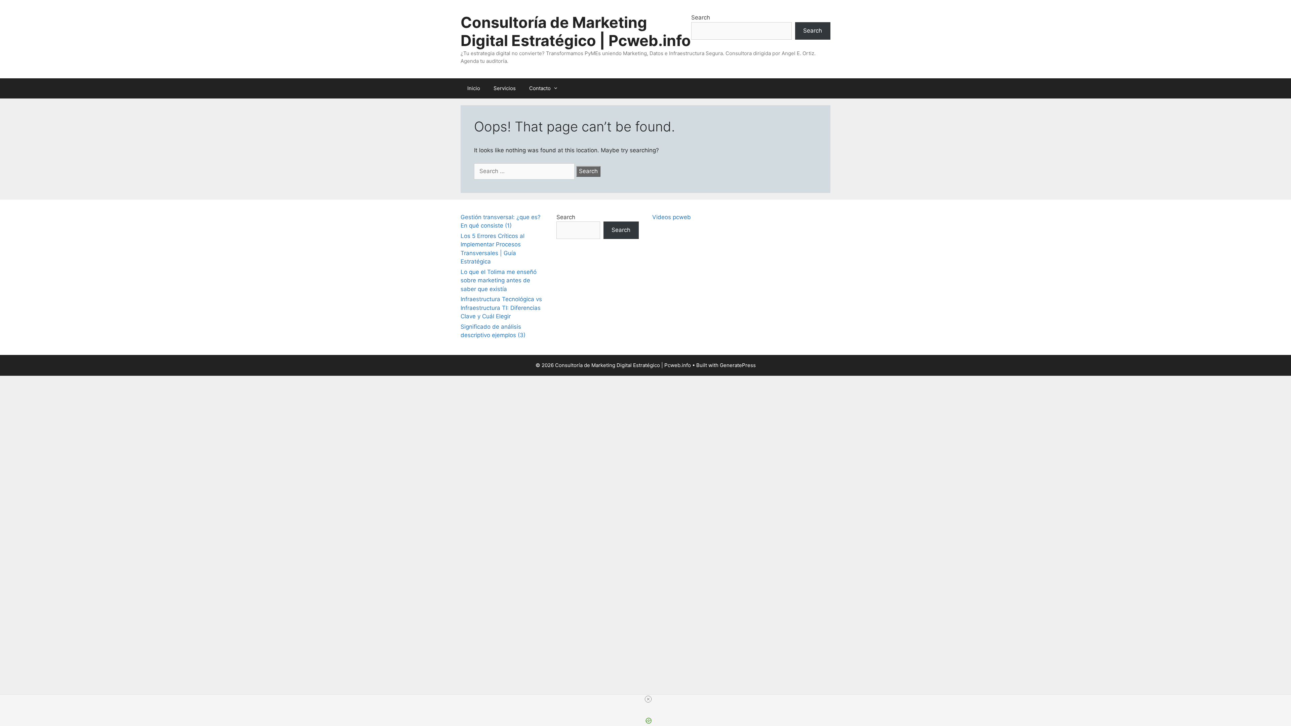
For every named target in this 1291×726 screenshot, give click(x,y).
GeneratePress (738, 365)
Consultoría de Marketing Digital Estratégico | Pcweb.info (576, 31)
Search (700, 17)
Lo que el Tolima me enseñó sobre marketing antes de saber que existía (499, 280)
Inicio (473, 88)
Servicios (505, 88)
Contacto (540, 88)
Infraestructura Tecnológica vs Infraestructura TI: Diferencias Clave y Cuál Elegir (501, 308)
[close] (648, 699)
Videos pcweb (671, 217)
